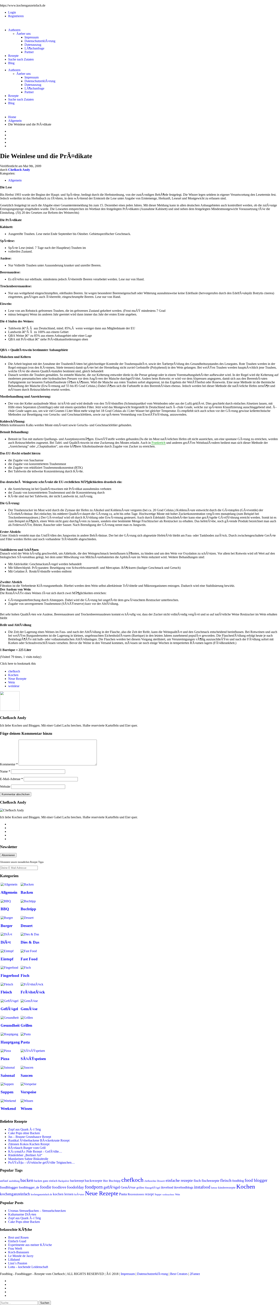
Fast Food (29, 959)
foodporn (94, 1187)
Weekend (8, 1108)
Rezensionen (136, 1194)
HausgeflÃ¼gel (152, 1187)
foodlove (59, 1187)
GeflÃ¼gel (9, 1009)
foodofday (75, 1187)
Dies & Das (30, 942)
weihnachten (168, 1194)
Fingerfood (10, 975)
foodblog (238, 1180)
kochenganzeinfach (15, 1194)
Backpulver (63, 1181)
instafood (202, 1187)
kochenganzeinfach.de (41, 1194)
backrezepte (93, 1181)
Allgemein (15, 120)
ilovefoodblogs (183, 1187)
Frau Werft (15, 1248)
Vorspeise (28, 1092)
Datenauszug (33, 44)
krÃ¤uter (79, 1194)
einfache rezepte (179, 1180)
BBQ (5, 909)
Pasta (25, 1042)
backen (26, 1180)
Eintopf (7, 959)
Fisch (25, 975)
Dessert (26, 926)
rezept (149, 1194)
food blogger (256, 1180)
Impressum (32, 37)
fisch (197, 1181)
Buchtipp (28, 909)
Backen (27, 892)
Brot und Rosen (18, 1237)
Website (5, 786)
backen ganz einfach (45, 1180)
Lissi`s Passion (17, 1263)
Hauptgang (10, 1042)
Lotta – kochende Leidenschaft (28, 1267)
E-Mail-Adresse (11, 779)
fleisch (225, 1180)
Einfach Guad (17, 1241)
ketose (214, 1187)
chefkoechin (150, 1181)
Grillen (26, 1025)
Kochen (13, 675)
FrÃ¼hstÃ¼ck (33, 992)
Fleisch (6, 992)
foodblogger (9, 1187)
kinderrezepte (226, 1187)
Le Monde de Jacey (20, 1256)
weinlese (13, 686)
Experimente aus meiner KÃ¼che (30, 1245)
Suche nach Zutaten (21, 59)
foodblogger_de (29, 1187)
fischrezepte (210, 1181)
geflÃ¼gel (112, 1187)
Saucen (27, 1075)
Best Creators (178, 1274)
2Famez (195, 1274)
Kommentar (9, 764)
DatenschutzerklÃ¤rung (40, 41)
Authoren (14, 30)
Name (5, 771)
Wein (11, 682)
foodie (45, 1187)
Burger (6, 926)
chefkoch (14, 671)
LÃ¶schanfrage (34, 48)
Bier (105, 1180)
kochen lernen (63, 1194)
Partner (29, 52)
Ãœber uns (23, 33)
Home (12, 117)
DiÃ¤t (6, 942)
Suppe (158, 1194)
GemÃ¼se (29, 1009)
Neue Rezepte (17, 678)
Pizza (5, 1059)
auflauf (4, 1180)
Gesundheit (10, 1025)
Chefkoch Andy (19, 169)
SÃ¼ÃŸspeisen (33, 1059)
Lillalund (14, 1259)
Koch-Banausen (18, 1252)
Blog (11, 63)
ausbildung (14, 1181)
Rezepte (13, 55)
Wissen (26, 1108)
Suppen (7, 1092)
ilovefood (167, 1187)
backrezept (77, 1181)
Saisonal (8, 1075)
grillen (140, 1187)
